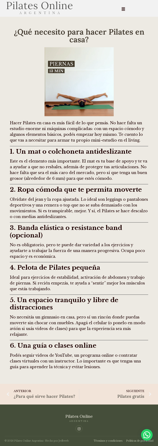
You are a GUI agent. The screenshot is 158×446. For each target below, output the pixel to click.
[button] (123, 9)
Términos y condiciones (108, 440)
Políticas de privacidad (139, 440)
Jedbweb (64, 440)
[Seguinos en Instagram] (79, 428)
